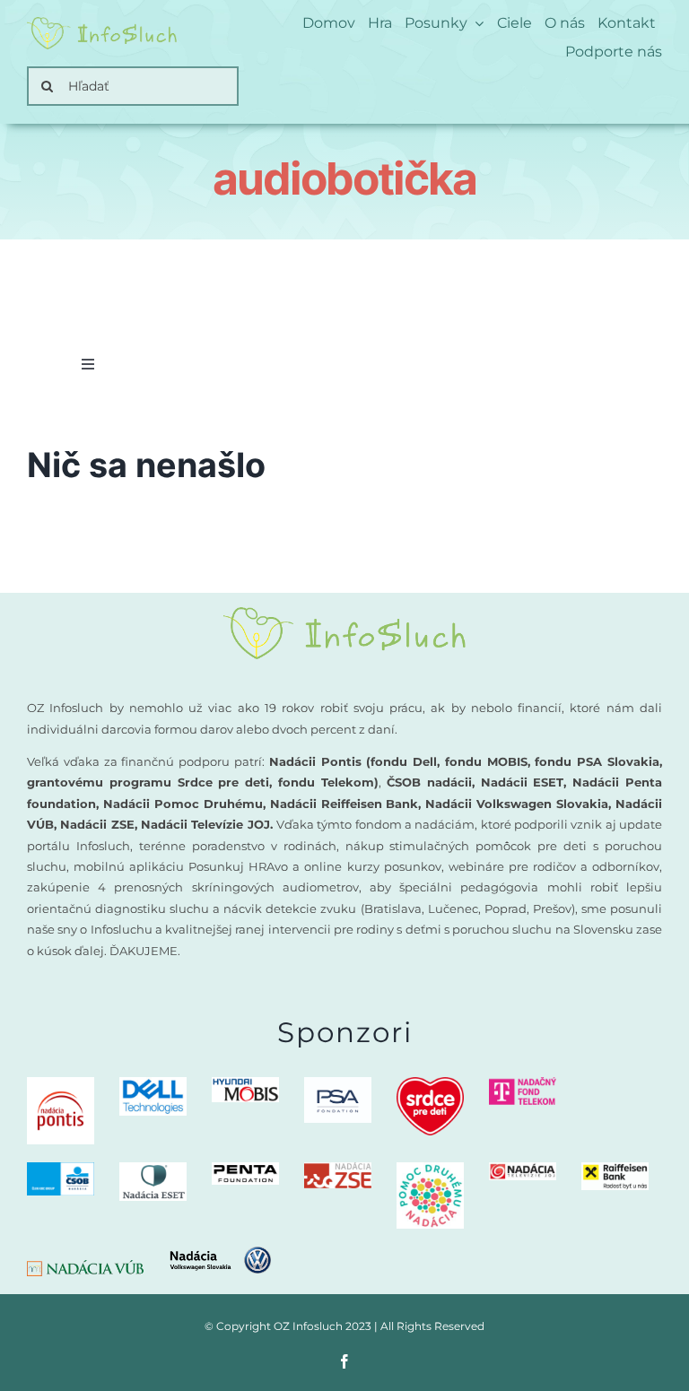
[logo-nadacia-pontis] (60, 1083)
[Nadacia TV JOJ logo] (522, 1169)
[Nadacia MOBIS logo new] (245, 1083)
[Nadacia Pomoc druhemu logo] (430, 1169)
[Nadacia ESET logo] (153, 1169)
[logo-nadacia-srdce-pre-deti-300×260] (430, 1083)
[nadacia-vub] (85, 1266)
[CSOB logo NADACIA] (60, 1169)
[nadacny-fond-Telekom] (522, 1083)
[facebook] (344, 1361)
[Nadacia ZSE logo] (337, 1169)
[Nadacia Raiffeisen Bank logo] (615, 1169)
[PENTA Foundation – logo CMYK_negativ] (245, 1169)
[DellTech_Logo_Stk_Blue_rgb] (153, 1083)
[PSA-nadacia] (337, 1083)
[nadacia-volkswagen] (220, 1253)
